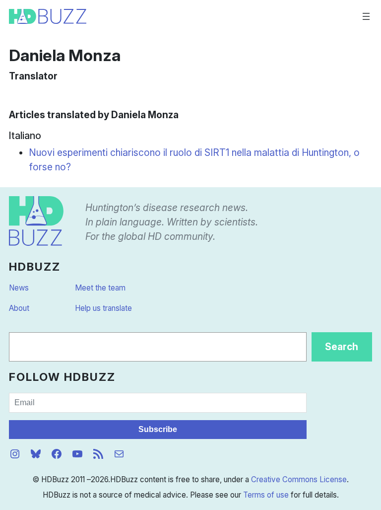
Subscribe (157, 429)
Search (341, 347)
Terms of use (266, 495)
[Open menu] (366, 16)
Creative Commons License (299, 479)
